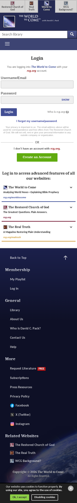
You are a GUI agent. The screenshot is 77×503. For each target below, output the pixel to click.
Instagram (23, 424)
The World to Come (43, 66)
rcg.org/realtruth (12, 237)
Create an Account (37, 157)
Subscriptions (19, 378)
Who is (57, 112)
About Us (16, 319)
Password (8, 93)
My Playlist (17, 279)
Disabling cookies (44, 497)
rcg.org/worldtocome (14, 197)
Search (72, 34)
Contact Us (17, 338)
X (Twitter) (23, 415)
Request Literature (27, 368)
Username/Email (13, 78)
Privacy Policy (20, 396)
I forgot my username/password (36, 121)
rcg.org (31, 70)
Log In (14, 288)
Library (15, 310)
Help (13, 347)
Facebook (22, 405)
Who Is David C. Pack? (25, 328)
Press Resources (21, 387)
